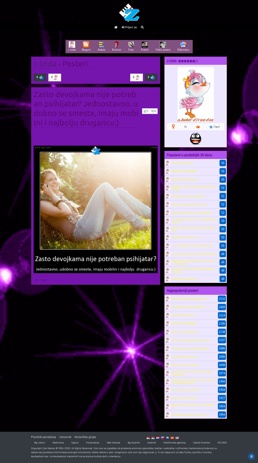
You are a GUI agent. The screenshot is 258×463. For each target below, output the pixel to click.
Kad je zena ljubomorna (185, 331)
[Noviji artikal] (40, 77)
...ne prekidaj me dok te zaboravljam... (192, 245)
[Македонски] (172, 437)
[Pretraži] (142, 27)
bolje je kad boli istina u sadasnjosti (191, 212)
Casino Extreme (201, 442)
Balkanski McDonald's (184, 179)
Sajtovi (75, 442)
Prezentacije (92, 442)
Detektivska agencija (174, 442)
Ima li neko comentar (183, 315)
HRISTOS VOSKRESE (184, 171)
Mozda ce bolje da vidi (184, 278)
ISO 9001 (222, 442)
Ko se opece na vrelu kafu (186, 389)
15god (216, 126)
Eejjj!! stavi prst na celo (185, 397)
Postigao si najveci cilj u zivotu (189, 414)
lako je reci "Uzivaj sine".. (186, 364)
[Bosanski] (167, 437)
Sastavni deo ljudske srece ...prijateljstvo (193, 406)
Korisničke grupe (85, 437)
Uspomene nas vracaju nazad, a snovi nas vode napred (194, 262)
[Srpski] (153, 437)
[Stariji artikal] (151, 77)
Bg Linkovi (39, 442)
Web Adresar (113, 442)
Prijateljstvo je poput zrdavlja (188, 196)
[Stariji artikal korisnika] (136, 77)
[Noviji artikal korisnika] (54, 77)
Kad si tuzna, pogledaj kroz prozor (191, 340)
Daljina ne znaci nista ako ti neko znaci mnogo (193, 188)
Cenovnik (65, 437)
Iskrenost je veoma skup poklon (189, 298)
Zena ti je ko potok (182, 162)
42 (185, 126)
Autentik (151, 442)
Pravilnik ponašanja (43, 437)
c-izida (45, 63)
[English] (177, 437)
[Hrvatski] (157, 437)
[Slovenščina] (162, 437)
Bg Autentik (134, 442)
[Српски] (148, 437)
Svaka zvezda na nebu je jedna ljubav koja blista (193, 270)
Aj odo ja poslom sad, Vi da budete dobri (194, 253)
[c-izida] (167, 162)
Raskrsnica (58, 442)
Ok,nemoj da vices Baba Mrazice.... (191, 348)
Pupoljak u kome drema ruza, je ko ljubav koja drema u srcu (193, 381)
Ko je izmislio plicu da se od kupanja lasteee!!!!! (194, 221)
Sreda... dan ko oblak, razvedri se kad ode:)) (194, 229)
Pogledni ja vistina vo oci (186, 237)
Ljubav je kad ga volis (184, 356)
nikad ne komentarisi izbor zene (189, 204)
